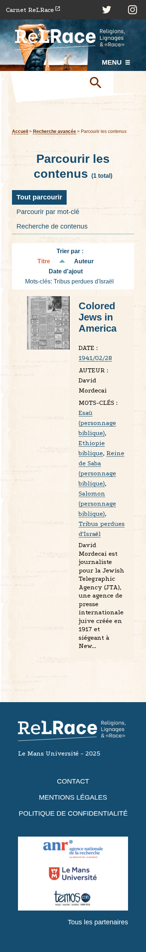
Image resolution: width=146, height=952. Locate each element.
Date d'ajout (66, 271)
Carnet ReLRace (30, 9)
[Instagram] (132, 9)
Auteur (84, 261)
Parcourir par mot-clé (47, 211)
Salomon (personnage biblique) (97, 503)
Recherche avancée (54, 131)
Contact (73, 781)
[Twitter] (106, 9)
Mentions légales (73, 797)
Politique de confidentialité (73, 813)
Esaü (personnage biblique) (97, 423)
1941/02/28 (95, 358)
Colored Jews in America (97, 317)
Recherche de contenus (52, 226)
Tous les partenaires (98, 922)
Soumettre (98, 82)
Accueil (20, 131)
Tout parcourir (39, 197)
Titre (43, 261)
